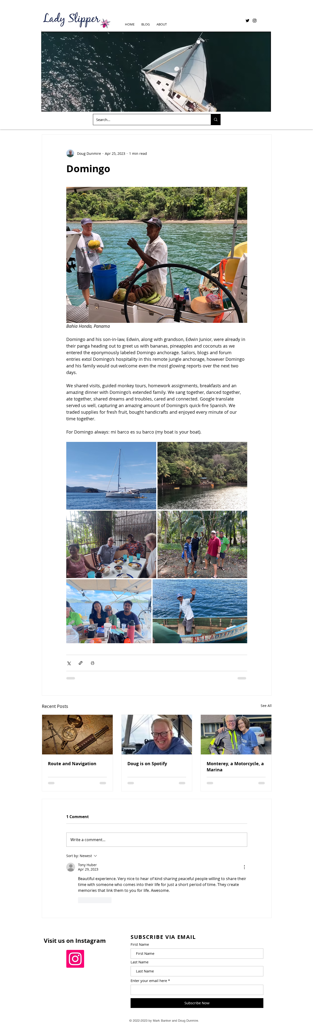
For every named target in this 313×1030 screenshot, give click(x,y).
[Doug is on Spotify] (157, 734)
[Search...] (215, 119)
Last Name (139, 962)
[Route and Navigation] (77, 734)
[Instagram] (254, 20)
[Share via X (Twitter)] (68, 663)
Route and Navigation (72, 764)
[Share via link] (80, 663)
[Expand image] (111, 475)
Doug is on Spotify (147, 764)
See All (266, 705)
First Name (140, 944)
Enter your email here (149, 980)
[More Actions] (244, 867)
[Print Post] (92, 663)
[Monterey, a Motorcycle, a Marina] (236, 734)
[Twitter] (247, 20)
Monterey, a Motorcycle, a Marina (235, 767)
